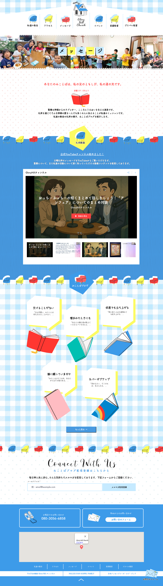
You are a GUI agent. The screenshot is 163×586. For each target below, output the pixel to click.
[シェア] (128, 172)
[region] (43, 311)
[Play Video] (40, 250)
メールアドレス (33, 481)
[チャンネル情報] (134, 172)
